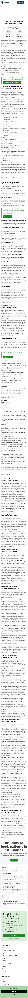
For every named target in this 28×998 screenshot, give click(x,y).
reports (3, 834)
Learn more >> (7, 216)
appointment (18, 342)
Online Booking (6, 945)
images (11, 57)
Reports (4, 953)
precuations (11, 298)
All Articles (8, 17)
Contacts (4, 979)
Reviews (4, 974)
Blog (3, 968)
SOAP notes (22, 205)
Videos (21, 17)
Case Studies (15, 17)
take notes (15, 347)
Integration (5, 958)
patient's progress (16, 104)
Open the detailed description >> (12, 82)
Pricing (4, 971)
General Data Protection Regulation (9, 689)
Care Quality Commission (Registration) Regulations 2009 (13, 715)
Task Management (6, 963)
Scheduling (5, 948)
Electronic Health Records (8, 950)
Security (4, 960)
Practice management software (8, 815)
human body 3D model (21, 248)
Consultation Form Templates (9, 955)
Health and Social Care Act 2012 (8, 715)
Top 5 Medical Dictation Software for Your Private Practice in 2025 (11, 900)
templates (16, 820)
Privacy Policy (5, 984)
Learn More (14, 994)
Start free (20, 2)
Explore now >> (7, 357)
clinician (14, 139)
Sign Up (14, 991)
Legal (3, 981)
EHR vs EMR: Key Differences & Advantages (10, 874)
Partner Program (6, 976)
